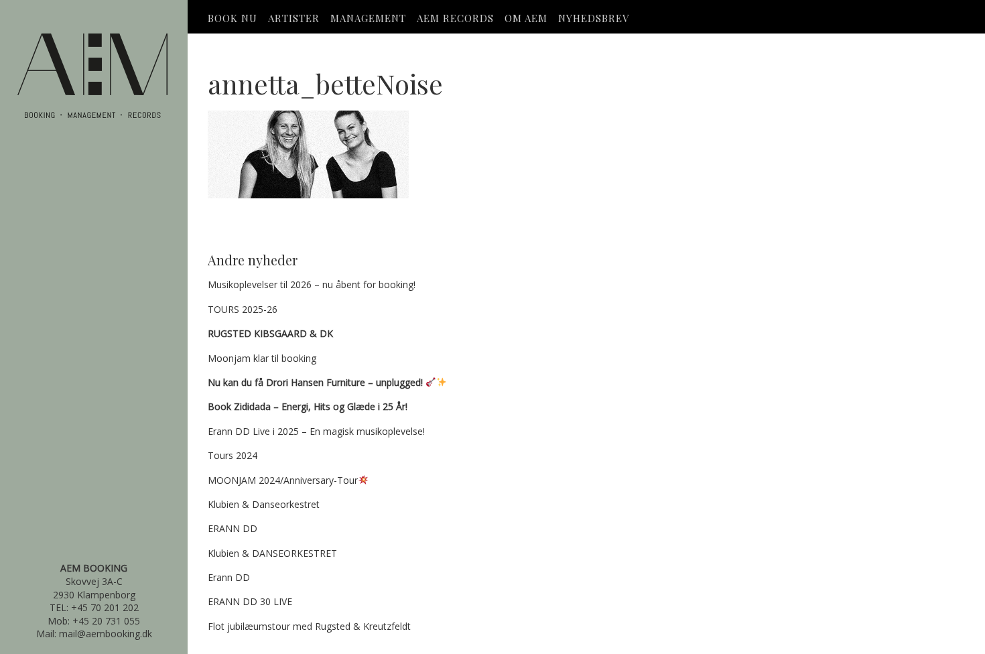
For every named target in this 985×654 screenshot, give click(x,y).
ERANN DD (232, 528)
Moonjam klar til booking (262, 358)
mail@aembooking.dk (105, 633)
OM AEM (526, 18)
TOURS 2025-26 (242, 309)
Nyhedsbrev (593, 18)
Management (368, 18)
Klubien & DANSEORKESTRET (272, 553)
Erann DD (229, 577)
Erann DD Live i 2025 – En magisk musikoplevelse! (316, 431)
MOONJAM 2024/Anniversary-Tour (283, 480)
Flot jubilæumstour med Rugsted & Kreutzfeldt (309, 626)
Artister (294, 18)
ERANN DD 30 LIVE (250, 601)
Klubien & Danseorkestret (264, 504)
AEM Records (455, 18)
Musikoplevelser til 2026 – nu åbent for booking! (311, 284)
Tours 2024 (232, 455)
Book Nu (232, 18)
